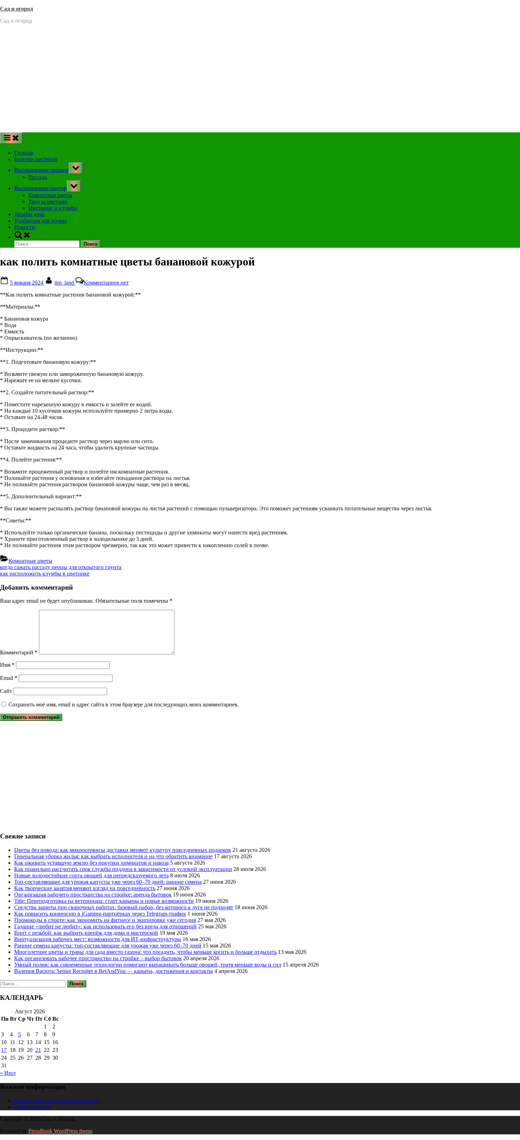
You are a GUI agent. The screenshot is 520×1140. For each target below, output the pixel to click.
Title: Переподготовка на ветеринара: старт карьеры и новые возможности (104, 901)
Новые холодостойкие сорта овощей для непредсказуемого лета (91, 875)
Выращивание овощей (41, 170)
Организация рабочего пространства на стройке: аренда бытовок (93, 895)
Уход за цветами (47, 202)
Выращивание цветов (40, 188)
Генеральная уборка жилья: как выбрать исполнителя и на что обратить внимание (113, 856)
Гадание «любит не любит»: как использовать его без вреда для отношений (105, 926)
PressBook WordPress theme (60, 1131)
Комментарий (18, 652)
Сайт (6, 691)
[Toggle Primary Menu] (11, 138)
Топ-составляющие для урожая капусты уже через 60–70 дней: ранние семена (108, 882)
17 (4, 1050)
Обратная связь (32, 1107)
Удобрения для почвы (40, 221)
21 (38, 1050)
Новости (24, 227)
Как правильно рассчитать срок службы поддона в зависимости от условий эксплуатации (123, 869)
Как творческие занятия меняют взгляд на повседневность (84, 888)
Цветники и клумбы (52, 208)
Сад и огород (16, 9)
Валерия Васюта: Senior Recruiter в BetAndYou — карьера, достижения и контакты (113, 971)
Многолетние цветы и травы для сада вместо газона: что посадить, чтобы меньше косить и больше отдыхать (145, 952)
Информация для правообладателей (57, 1101)
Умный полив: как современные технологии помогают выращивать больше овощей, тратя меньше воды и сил (147, 965)
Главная (23, 153)
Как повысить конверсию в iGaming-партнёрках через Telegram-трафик (100, 914)
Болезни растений (36, 159)
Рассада (37, 177)
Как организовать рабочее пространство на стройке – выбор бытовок (98, 958)
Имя (7, 665)
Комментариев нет (106, 283)
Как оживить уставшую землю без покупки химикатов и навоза (91, 863)
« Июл (8, 1073)
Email (8, 678)
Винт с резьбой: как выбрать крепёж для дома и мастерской (86, 933)
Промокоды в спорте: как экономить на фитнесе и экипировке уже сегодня (105, 920)
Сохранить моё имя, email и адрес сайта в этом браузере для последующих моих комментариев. (123, 704)
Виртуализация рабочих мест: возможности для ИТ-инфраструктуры (97, 939)
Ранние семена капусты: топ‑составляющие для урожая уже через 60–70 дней (107, 946)
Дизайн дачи (29, 214)
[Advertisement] (260, 79)
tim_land (64, 283)
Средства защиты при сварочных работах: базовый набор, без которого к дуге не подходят (123, 907)
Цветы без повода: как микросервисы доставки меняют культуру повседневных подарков (122, 850)
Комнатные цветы (50, 195)
